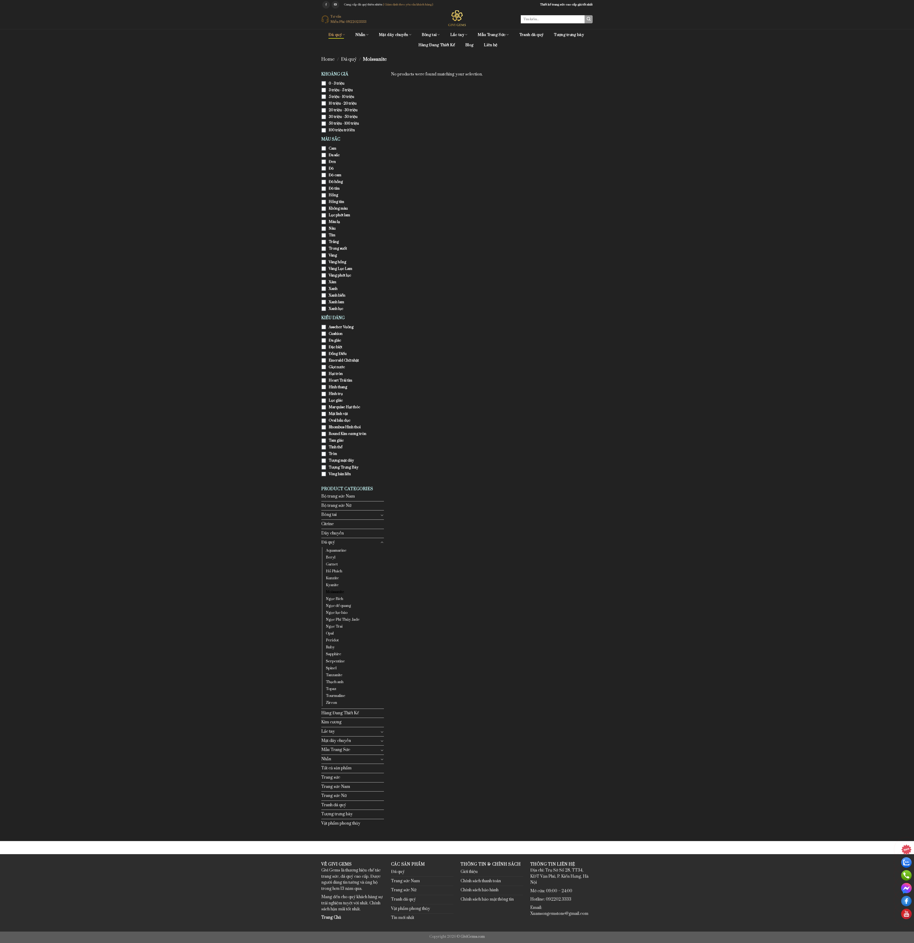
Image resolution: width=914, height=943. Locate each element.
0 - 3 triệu (336, 83)
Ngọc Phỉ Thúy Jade (343, 619)
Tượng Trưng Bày (343, 467)
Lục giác (336, 400)
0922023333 (356, 22)
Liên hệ (490, 45)
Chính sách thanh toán (481, 881)
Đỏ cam (335, 175)
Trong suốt (338, 248)
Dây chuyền (332, 533)
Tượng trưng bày (569, 34)
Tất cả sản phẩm (336, 768)
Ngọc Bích (334, 599)
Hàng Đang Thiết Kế (436, 45)
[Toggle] (382, 515)
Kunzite (332, 578)
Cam (332, 148)
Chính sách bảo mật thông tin (487, 899)
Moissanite (335, 592)
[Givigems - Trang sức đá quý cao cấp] (457, 18)
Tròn (333, 454)
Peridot (332, 640)
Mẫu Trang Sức (492, 34)
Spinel (331, 668)
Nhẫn (360, 34)
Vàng (333, 255)
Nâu (332, 228)
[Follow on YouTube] (335, 5)
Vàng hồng (337, 262)
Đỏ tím (334, 188)
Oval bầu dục (339, 420)
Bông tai (429, 34)
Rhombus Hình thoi (345, 427)
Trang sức (330, 777)
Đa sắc (334, 155)
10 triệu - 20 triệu (343, 103)
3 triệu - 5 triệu (341, 90)
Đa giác (335, 340)
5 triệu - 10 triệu (341, 97)
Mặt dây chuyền (393, 34)
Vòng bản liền (340, 474)
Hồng (333, 195)
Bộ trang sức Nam (338, 496)
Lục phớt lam (339, 215)
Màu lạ (334, 222)
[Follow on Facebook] (326, 5)
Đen (332, 162)
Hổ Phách (334, 571)
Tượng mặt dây (341, 460)
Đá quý (335, 34)
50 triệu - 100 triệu (344, 123)
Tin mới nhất (402, 917)
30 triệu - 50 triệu (343, 117)
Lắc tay (457, 34)
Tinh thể (336, 447)
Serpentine (335, 661)
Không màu (338, 208)
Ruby (330, 647)
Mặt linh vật (338, 414)
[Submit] (589, 19)
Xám (332, 282)
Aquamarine (336, 550)
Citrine (327, 524)
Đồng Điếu (338, 354)
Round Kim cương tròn (347, 434)
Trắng (334, 242)
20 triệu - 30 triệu (343, 110)
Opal (330, 633)
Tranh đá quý (531, 34)
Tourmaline (335, 696)
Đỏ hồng (336, 182)
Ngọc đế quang (338, 606)
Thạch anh (334, 682)
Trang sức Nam (335, 786)
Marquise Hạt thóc (344, 407)
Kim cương (331, 722)
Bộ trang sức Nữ (336, 505)
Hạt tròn (336, 374)
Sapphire (333, 654)
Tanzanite (334, 675)
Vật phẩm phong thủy (340, 823)
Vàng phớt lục (340, 275)
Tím (332, 235)
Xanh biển (337, 295)
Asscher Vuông (341, 327)
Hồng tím (336, 202)
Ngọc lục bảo (337, 612)
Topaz (331, 689)
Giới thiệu (469, 871)
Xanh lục (336, 309)
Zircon (331, 703)
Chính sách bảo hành (479, 890)
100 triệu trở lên (342, 130)
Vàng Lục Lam (340, 269)
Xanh (333, 289)
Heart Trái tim (340, 380)
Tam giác (336, 440)
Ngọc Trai (334, 626)
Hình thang (338, 387)
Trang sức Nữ (334, 795)
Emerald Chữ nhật (344, 360)
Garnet (332, 564)
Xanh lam (336, 302)
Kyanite (332, 585)
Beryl (330, 557)
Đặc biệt (335, 347)
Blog (469, 45)
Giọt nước (337, 367)
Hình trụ (336, 394)
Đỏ (331, 168)
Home (328, 59)
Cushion (336, 334)
